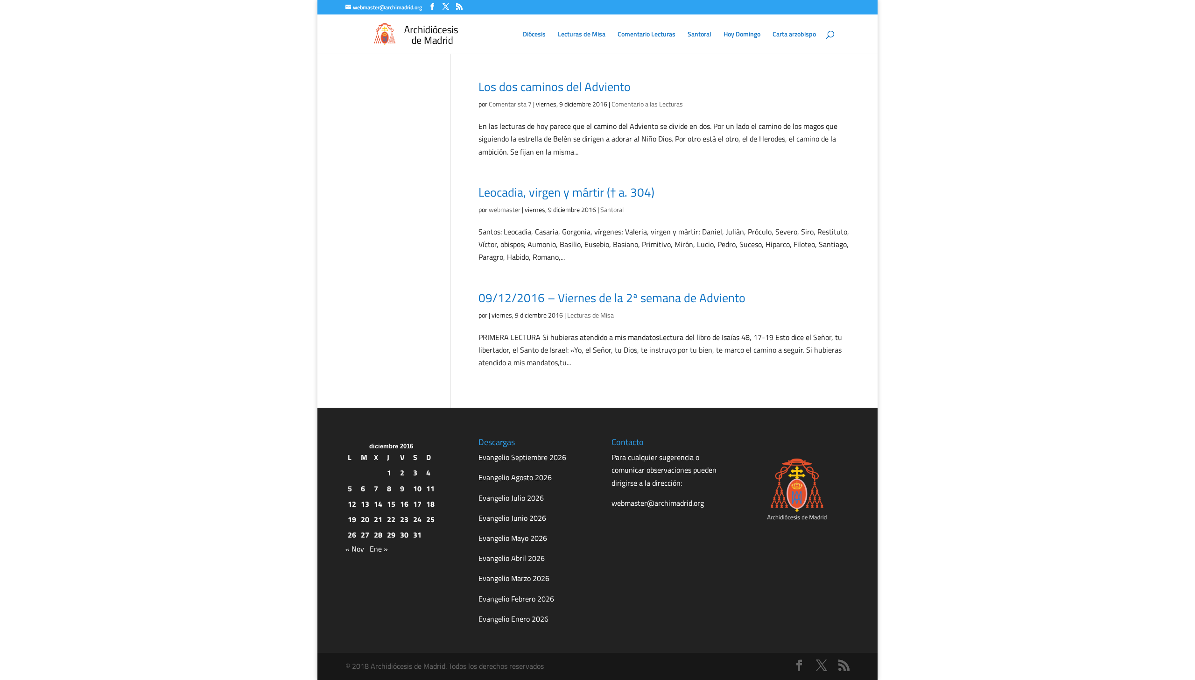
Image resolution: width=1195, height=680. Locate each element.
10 (417, 488)
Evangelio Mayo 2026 (512, 538)
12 (352, 504)
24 (417, 519)
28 (378, 534)
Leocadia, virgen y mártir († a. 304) (566, 192)
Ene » (379, 548)
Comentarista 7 (510, 104)
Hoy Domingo (742, 35)
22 (391, 519)
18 (430, 504)
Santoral (699, 35)
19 (352, 519)
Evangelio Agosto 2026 (515, 477)
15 (391, 504)
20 (365, 519)
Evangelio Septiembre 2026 (522, 457)
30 (404, 534)
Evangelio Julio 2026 (511, 497)
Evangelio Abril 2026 (511, 558)
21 (378, 519)
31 (417, 534)
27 (365, 534)
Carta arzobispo (794, 35)
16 (404, 504)
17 (417, 504)
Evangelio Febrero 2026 (516, 598)
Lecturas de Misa (581, 35)
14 (378, 504)
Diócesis (534, 35)
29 (391, 534)
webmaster (504, 209)
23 (404, 519)
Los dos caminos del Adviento (554, 87)
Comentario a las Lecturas (647, 104)
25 (430, 519)
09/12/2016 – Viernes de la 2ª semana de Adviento (611, 298)
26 (352, 534)
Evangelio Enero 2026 (513, 618)
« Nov (354, 548)
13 (365, 504)
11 (430, 488)
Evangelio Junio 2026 (512, 518)
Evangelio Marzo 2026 (513, 578)
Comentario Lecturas (646, 35)
